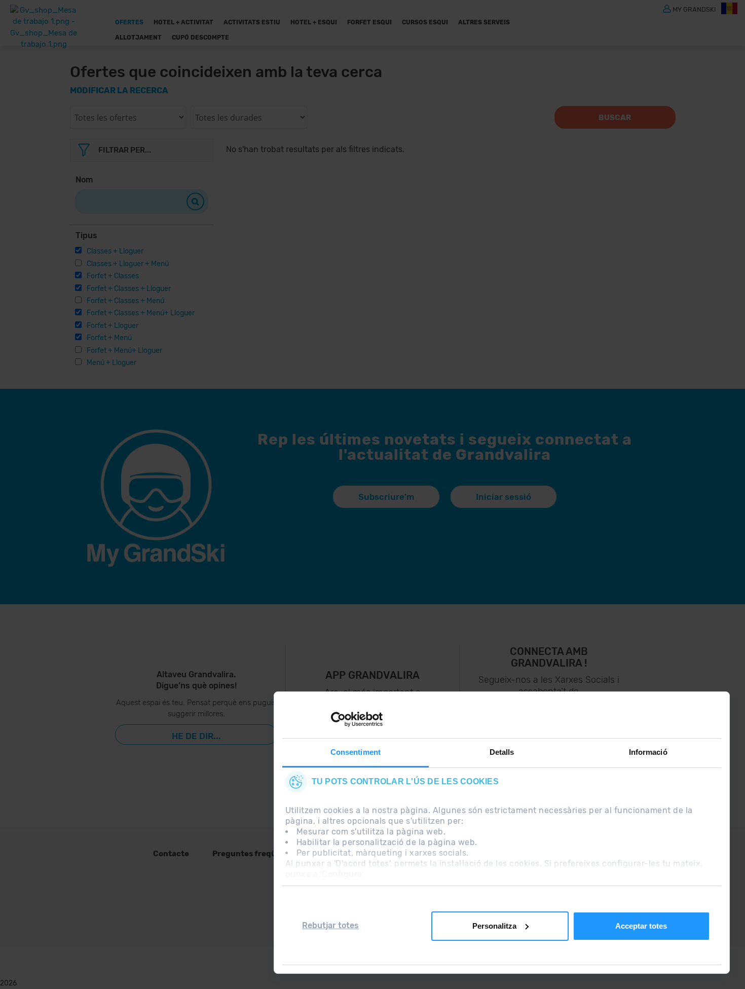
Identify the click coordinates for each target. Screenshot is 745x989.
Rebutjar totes (330, 925)
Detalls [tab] (502, 752)
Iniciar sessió (503, 497)
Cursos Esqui (425, 22)
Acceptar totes (641, 926)
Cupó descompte (200, 37)
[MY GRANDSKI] (667, 8)
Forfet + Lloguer (112, 325)
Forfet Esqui (369, 22)
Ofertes (129, 22)
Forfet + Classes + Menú (125, 301)
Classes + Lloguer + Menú (128, 264)
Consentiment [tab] (355, 752)
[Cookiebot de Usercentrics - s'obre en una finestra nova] (338, 719)
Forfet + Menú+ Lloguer (124, 350)
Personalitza (494, 926)
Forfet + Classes (113, 276)
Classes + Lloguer (115, 251)
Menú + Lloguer (111, 362)
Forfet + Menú (109, 338)
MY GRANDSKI (694, 9)
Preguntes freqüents (252, 853)
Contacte (171, 853)
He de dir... (196, 736)
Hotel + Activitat (183, 22)
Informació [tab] (648, 752)
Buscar (615, 117)
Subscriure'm (386, 497)
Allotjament (138, 37)
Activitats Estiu (252, 22)
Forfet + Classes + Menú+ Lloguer (141, 313)
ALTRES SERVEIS (484, 22)
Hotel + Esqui (313, 22)
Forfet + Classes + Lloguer (129, 288)
